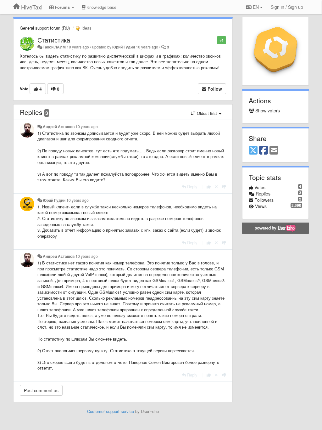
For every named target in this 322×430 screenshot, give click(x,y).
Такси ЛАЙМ (54, 47)
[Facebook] (263, 150)
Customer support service (110, 411)
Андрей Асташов (59, 126)
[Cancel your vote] (216, 187)
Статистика (53, 39)
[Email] (273, 150)
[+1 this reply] (209, 187)
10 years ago (86, 126)
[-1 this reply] (224, 187)
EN (256, 7)
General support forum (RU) (45, 28)
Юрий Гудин (123, 47)
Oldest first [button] (207, 113)
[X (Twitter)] (253, 150)
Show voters (267, 110)
